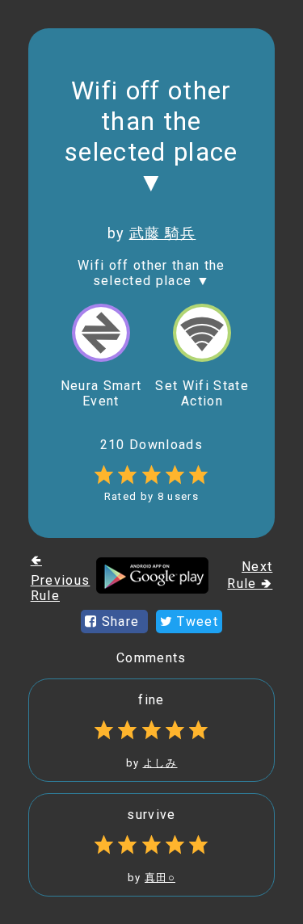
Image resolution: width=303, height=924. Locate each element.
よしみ (160, 763)
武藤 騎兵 (162, 233)
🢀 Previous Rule (60, 577)
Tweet (195, 621)
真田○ (160, 878)
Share (120, 621)
